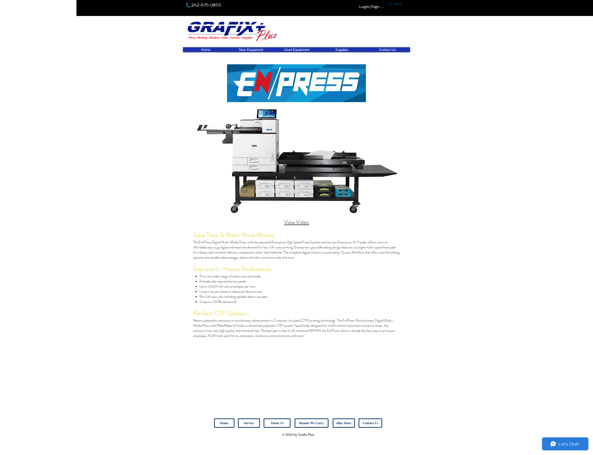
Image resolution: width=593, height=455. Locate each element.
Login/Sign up (372, 6)
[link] (396, 4)
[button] (370, 423)
